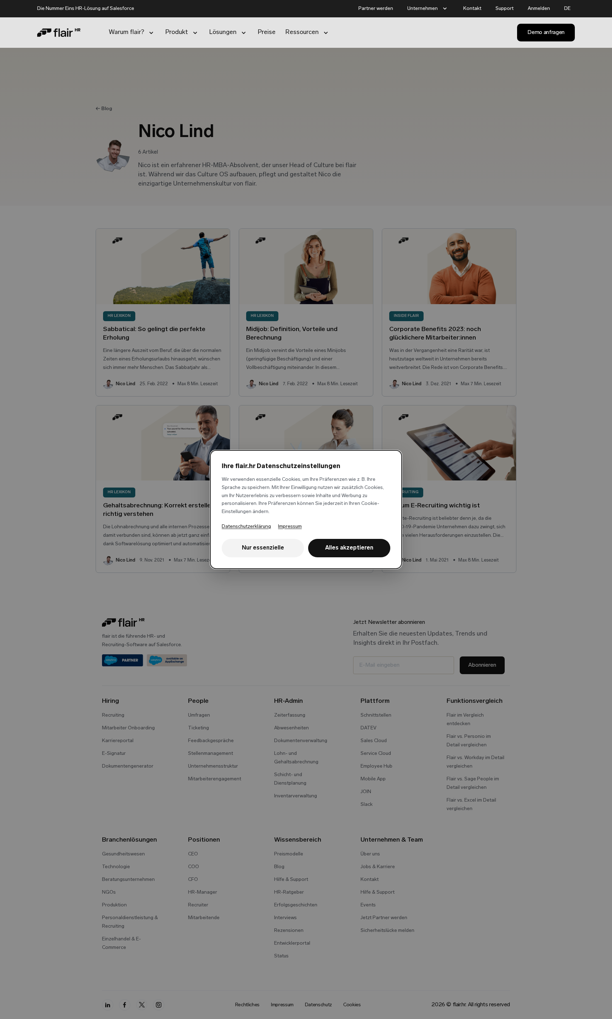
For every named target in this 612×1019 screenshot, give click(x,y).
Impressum (290, 526)
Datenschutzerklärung (246, 526)
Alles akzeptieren (349, 548)
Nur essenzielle (263, 548)
